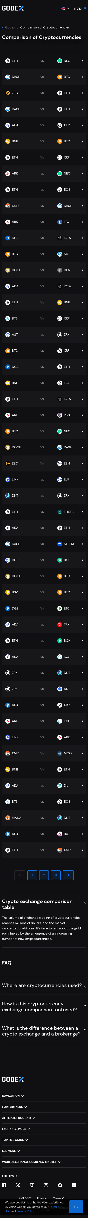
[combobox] (65, 8)
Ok (76, 1207)
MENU (78, 8)
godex (10, 27)
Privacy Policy (26, 1211)
